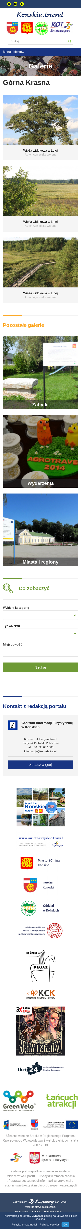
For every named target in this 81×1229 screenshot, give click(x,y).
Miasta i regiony (40, 562)
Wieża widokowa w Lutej (40, 150)
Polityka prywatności (24, 1224)
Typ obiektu (11, 626)
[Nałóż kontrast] (22, 4)
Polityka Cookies (53, 1211)
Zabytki (40, 404)
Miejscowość (12, 644)
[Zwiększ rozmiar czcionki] (9, 4)
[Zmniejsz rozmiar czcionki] (15, 4)
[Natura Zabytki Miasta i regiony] (40, 615)
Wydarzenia (41, 483)
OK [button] (65, 1224)
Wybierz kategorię (16, 608)
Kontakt (36, 1211)
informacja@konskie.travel (40, 751)
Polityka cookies (50, 1224)
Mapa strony (21, 1211)
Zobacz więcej (40, 765)
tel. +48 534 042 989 (40, 747)
